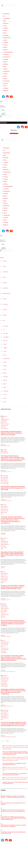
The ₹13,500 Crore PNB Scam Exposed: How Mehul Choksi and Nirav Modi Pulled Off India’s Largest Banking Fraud (13, 818)
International (7, 57)
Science (6, 73)
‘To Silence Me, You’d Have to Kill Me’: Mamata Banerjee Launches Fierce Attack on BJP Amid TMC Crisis (13, 587)
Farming (6, 42)
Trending (6, 88)
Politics (5, 69)
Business (6, 23)
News (5, 66)
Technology (7, 81)
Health (5, 47)
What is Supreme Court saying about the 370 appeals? (13, 803)
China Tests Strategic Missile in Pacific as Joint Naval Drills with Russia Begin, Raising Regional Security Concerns (13, 724)
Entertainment (7, 37)
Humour (6, 49)
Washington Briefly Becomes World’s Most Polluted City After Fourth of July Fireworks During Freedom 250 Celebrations (13, 691)
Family (5, 40)
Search (2, 110)
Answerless (6, 13)
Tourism (6, 83)
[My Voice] (1, 256)
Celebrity (6, 28)
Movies (5, 61)
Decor (5, 32)
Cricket (5, 30)
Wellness (6, 90)
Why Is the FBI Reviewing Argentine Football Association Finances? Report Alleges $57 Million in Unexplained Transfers (13, 623)
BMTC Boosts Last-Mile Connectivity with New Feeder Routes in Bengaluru (13, 825)
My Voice (2, 257)
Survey (5, 78)
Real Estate (6, 71)
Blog (5, 20)
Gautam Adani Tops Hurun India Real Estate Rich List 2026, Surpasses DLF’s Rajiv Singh (13, 488)
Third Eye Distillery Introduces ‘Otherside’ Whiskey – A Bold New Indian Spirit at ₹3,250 (13, 796)
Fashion (6, 44)
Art (4, 16)
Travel (5, 85)
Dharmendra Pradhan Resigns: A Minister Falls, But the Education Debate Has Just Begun (11, 433)
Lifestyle (6, 59)
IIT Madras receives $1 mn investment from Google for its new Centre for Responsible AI (13, 810)
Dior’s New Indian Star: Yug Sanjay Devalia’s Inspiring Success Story (14, 764)
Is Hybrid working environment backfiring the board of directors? (13, 832)
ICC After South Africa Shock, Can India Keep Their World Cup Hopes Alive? (15, 774)
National (6, 64)
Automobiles (7, 18)
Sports (5, 76)
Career (5, 25)
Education (6, 35)
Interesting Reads (8, 52)
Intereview (6, 54)
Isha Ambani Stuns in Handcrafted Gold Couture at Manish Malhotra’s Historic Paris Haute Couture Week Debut (12, 554)
